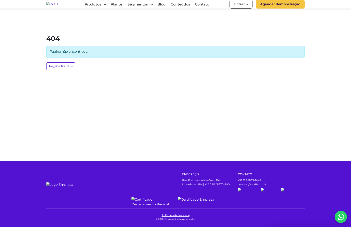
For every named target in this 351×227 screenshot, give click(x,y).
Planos (117, 4)
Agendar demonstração (280, 4)
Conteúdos (180, 4)
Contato (202, 4)
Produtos (93, 4)
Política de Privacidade (176, 215)
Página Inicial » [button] (61, 66)
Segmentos (138, 4)
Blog (161, 4)
